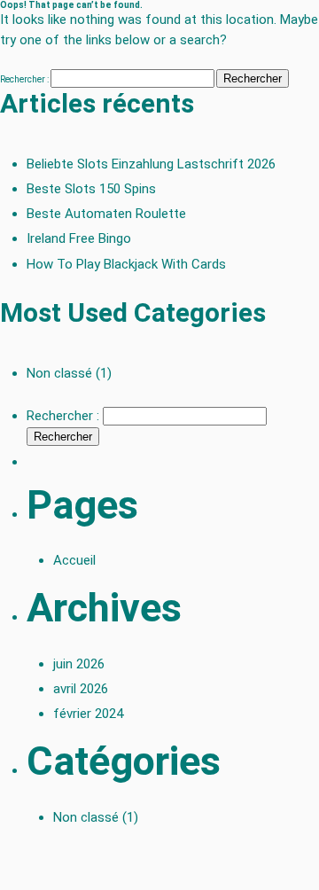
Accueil (74, 560)
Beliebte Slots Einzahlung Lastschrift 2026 (151, 164)
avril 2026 (80, 689)
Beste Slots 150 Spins (91, 189)
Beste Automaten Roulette (106, 214)
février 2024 (88, 714)
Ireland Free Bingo (79, 238)
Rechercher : (24, 79)
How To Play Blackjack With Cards (126, 264)
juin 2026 (79, 664)
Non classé (59, 373)
